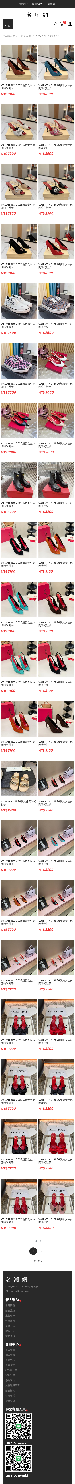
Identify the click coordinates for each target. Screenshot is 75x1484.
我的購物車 (11, 1370)
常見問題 (10, 1305)
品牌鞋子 (30, 36)
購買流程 (10, 1310)
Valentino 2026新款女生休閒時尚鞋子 (18, 87)
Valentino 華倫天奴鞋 (49, 36)
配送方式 (10, 1331)
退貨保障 (10, 1315)
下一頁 (37, 1261)
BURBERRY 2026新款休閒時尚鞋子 (18, 803)
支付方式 (10, 1326)
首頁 (21, 36)
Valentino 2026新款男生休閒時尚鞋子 (18, 325)
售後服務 (10, 1320)
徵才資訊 (10, 1336)
